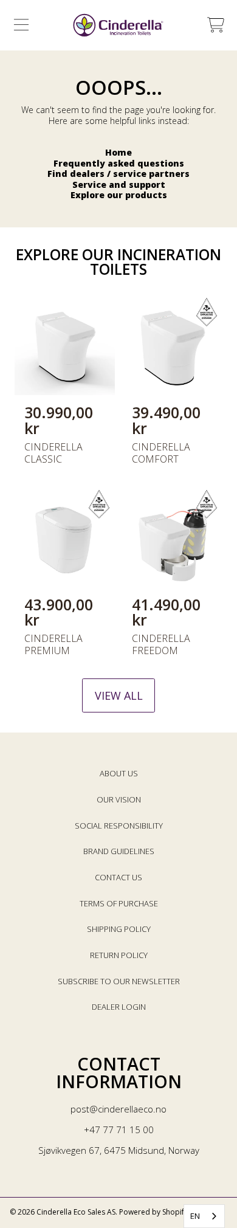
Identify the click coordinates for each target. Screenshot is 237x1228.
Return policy (119, 955)
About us (119, 773)
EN (195, 1215)
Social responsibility (119, 825)
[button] (21, 25)
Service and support (118, 184)
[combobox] (204, 1216)
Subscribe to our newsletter (119, 981)
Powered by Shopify (153, 1212)
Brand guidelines (118, 851)
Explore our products (118, 195)
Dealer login (119, 1006)
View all (119, 695)
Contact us (118, 877)
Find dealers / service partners (118, 173)
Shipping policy (119, 928)
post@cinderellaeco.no (118, 1109)
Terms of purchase (119, 903)
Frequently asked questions (118, 163)
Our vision (119, 799)
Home (118, 152)
